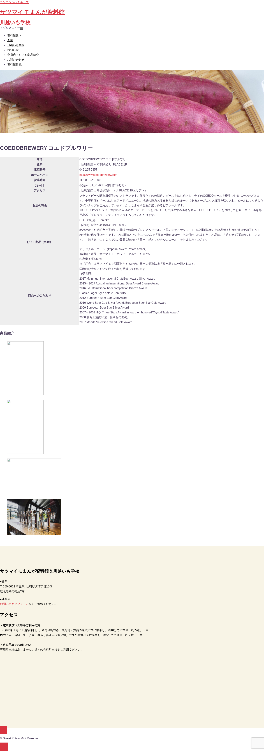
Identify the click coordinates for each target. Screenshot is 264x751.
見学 (10, 40)
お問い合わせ (15, 59)
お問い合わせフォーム (14, 603)
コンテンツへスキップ (14, 2)
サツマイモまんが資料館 (32, 12)
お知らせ (13, 49)
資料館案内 (14, 35)
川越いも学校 (15, 45)
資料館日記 (14, 64)
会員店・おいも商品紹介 (23, 54)
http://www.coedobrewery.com (98, 174)
